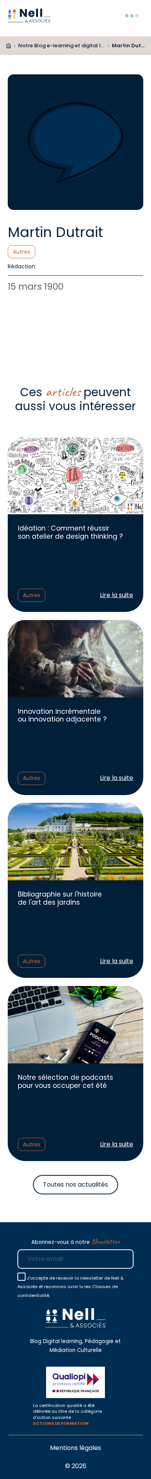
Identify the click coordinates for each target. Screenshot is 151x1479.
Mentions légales (75, 1447)
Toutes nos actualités (75, 1184)
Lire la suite (116, 595)
